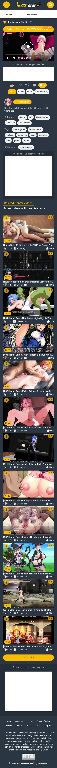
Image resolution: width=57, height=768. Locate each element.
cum (33, 135)
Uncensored (24, 123)
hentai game (19, 129)
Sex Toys (10, 123)
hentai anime (35, 129)
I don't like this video (34, 85)
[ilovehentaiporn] (8, 102)
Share (29, 92)
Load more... (29, 657)
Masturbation (42, 117)
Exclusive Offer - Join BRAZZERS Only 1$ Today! (28, 29)
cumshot (43, 135)
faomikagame (26, 147)
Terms (9, 725)
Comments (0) (41, 92)
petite (17, 140)
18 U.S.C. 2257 (33, 725)
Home (9, 14)
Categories (32, 14)
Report (21, 92)
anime (27, 140)
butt (8, 140)
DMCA (19, 725)
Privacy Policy (43, 721)
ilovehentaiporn (22, 102)
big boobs (22, 135)
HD (30, 117)
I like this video (12, 85)
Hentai (22, 117)
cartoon (10, 135)
